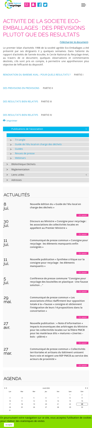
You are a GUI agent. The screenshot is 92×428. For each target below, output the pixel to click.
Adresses (16, 180)
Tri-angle (20, 139)
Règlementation (20, 169)
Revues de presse (25, 153)
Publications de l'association (27, 129)
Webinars (20, 158)
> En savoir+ (82, 215)
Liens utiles (17, 174)
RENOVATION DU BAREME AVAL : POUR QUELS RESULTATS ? (36, 74)
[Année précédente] (4, 388)
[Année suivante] (87, 388)
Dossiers (20, 135)
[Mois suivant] (85, 388)
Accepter (9, 425)
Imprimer (11, 120)
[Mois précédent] (6, 388)
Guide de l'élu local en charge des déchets (38, 144)
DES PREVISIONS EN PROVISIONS (21, 88)
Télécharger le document (74, 42)
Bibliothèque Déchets (23, 164)
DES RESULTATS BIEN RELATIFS (20, 101)
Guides (19, 148)
